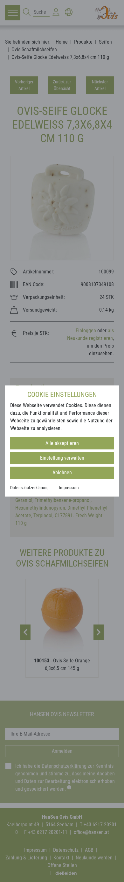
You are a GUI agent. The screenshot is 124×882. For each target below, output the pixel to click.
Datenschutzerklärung (29, 487)
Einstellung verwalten (62, 458)
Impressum (69, 487)
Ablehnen (62, 472)
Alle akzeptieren (62, 443)
